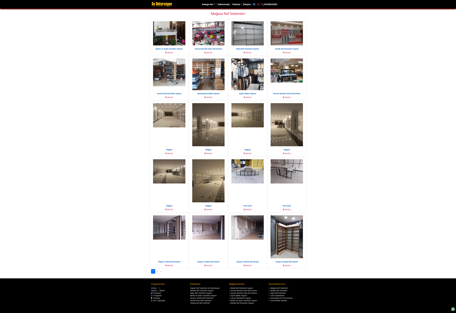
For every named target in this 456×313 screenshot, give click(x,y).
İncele (170, 52)
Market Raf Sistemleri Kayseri (242, 303)
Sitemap (156, 298)
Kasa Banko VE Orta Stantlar (281, 298)
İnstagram (157, 295)
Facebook (156, 293)
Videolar (236, 4)
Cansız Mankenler (277, 295)
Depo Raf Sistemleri (278, 293)
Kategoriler (207, 4)
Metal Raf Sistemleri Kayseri (242, 288)
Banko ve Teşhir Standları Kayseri (244, 300)
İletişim (247, 4)
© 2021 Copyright (158, 300)
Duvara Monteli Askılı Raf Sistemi (244, 290)
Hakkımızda (224, 4)
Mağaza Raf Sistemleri (279, 288)
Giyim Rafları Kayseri (239, 295)
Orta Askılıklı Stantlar (278, 300)
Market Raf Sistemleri (278, 290)
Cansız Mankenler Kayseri (241, 298)
